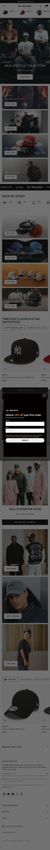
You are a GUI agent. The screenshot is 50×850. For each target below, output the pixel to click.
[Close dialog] (44, 395)
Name (7, 427)
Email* (7, 420)
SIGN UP (25, 440)
